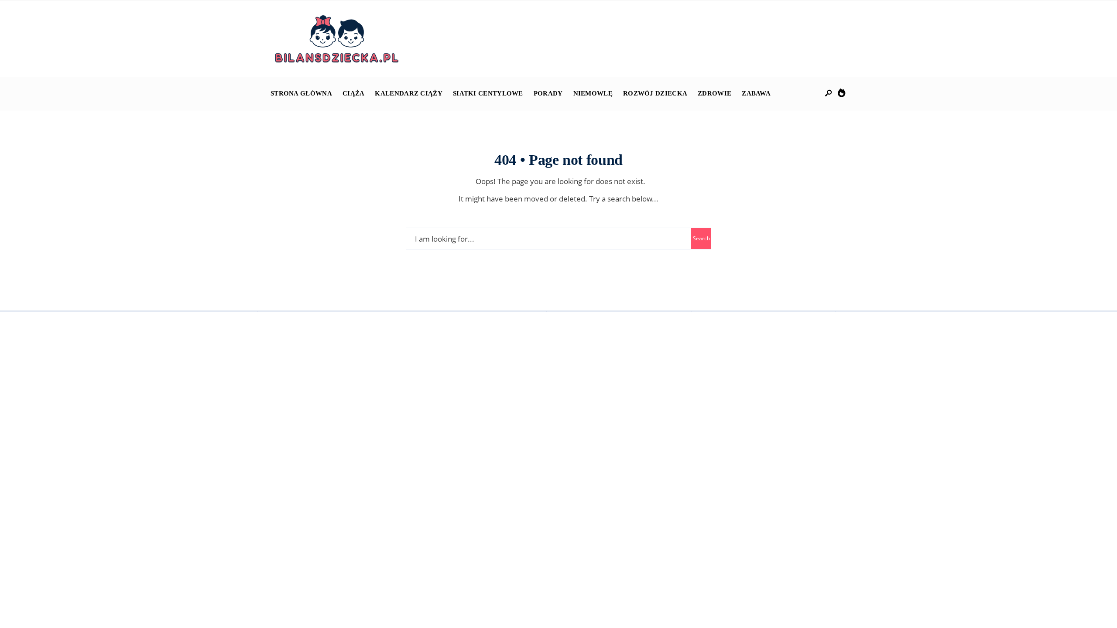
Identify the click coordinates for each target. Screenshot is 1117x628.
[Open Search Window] (829, 93)
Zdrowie (714, 93)
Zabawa (756, 93)
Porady (548, 93)
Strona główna (301, 93)
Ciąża (354, 93)
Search (701, 238)
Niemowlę (593, 93)
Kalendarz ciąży (408, 93)
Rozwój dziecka (655, 93)
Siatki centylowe (488, 93)
